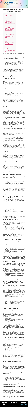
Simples (6, 16)
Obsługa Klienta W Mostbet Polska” (10, 39)
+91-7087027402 (13, 405)
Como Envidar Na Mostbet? (9, 22)
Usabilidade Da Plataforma (9, 17)
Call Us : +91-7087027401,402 (23, 3)
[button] (27, 7)
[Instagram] (4, 404)
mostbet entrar (20, 88)
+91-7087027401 (13, 403)
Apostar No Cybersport (8, 15)
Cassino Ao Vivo (7, 49)
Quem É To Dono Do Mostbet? (9, 28)
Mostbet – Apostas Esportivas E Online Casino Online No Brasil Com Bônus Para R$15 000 (10, 27)
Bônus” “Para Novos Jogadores (9, 33)
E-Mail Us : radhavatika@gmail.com (24, 5)
